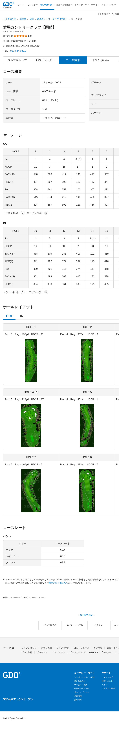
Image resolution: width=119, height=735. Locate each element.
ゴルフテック (58, 652)
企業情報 (78, 696)
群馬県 (23, 19)
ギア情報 (98, 648)
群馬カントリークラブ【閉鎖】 (52, 19)
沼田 (31, 19)
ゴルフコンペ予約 (74, 625)
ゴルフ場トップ (17, 60)
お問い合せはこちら (58, 583)
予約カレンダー (45, 60)
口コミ (100, 60)
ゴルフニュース (81, 648)
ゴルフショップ (29, 648)
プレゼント (42, 652)
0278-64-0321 (18, 50)
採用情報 (78, 700)
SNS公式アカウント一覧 (17, 699)
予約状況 (105, 14)
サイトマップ (107, 677)
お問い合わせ (107, 681)
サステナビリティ (81, 692)
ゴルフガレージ (77, 652)
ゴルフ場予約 (9, 19)
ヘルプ (104, 685)
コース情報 (73, 60)
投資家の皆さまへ (81, 688)
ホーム (21, 5)
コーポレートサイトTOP (84, 677)
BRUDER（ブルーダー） (101, 652)
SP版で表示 (86, 615)
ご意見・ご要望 (108, 688)
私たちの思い (79, 681)
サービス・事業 (80, 685)
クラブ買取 (46, 648)
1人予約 (99, 625)
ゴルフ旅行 (26, 652)
